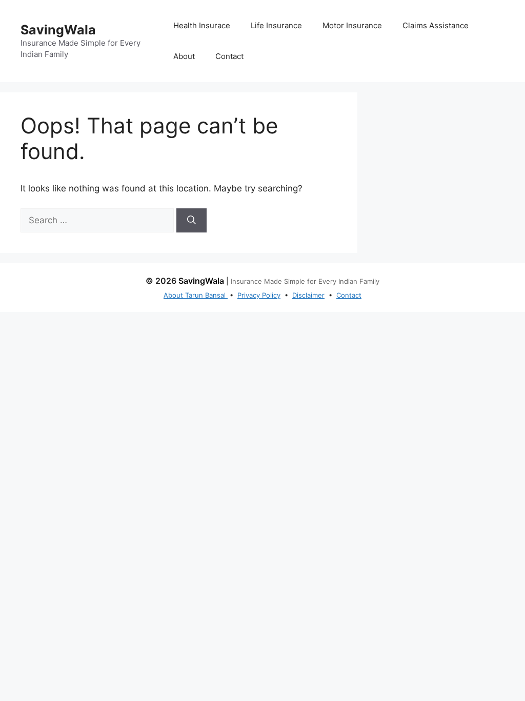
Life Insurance (276, 25)
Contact (229, 56)
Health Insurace (201, 25)
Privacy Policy (258, 295)
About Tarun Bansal (196, 295)
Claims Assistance (435, 25)
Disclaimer (308, 295)
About (184, 56)
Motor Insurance (352, 25)
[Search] (191, 220)
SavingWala (58, 29)
